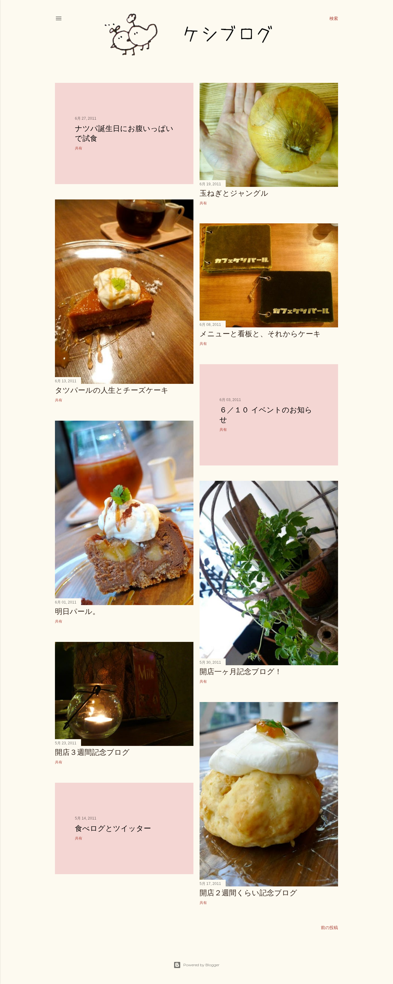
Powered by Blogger (201, 965)
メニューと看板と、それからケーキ (260, 334)
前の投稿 (329, 927)
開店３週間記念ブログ (92, 752)
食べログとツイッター (113, 828)
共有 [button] (78, 148)
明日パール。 (77, 611)
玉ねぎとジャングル (234, 193)
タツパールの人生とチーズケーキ (112, 390)
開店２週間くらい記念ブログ (248, 893)
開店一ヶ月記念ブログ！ (241, 671)
